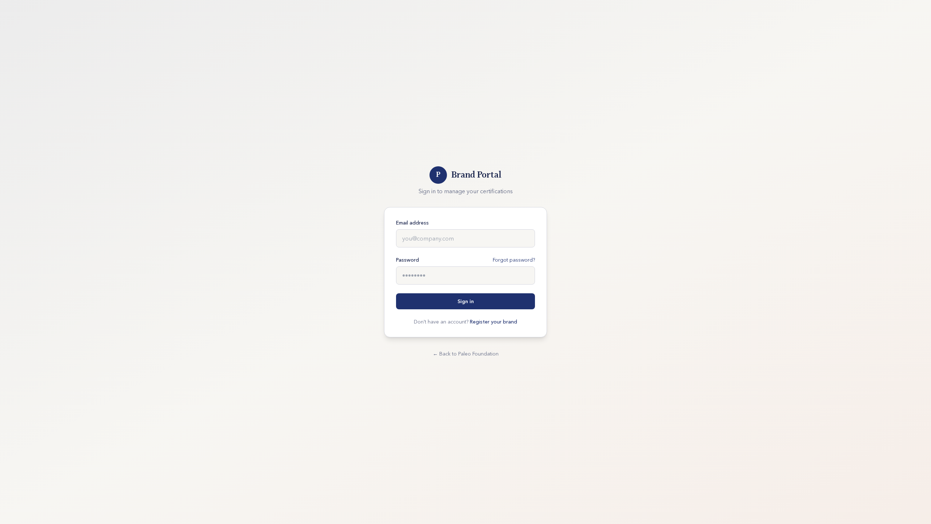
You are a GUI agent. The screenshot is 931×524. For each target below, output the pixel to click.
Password (407, 260)
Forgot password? (514, 260)
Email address (412, 222)
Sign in (465, 301)
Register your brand (493, 321)
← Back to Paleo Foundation (466, 353)
